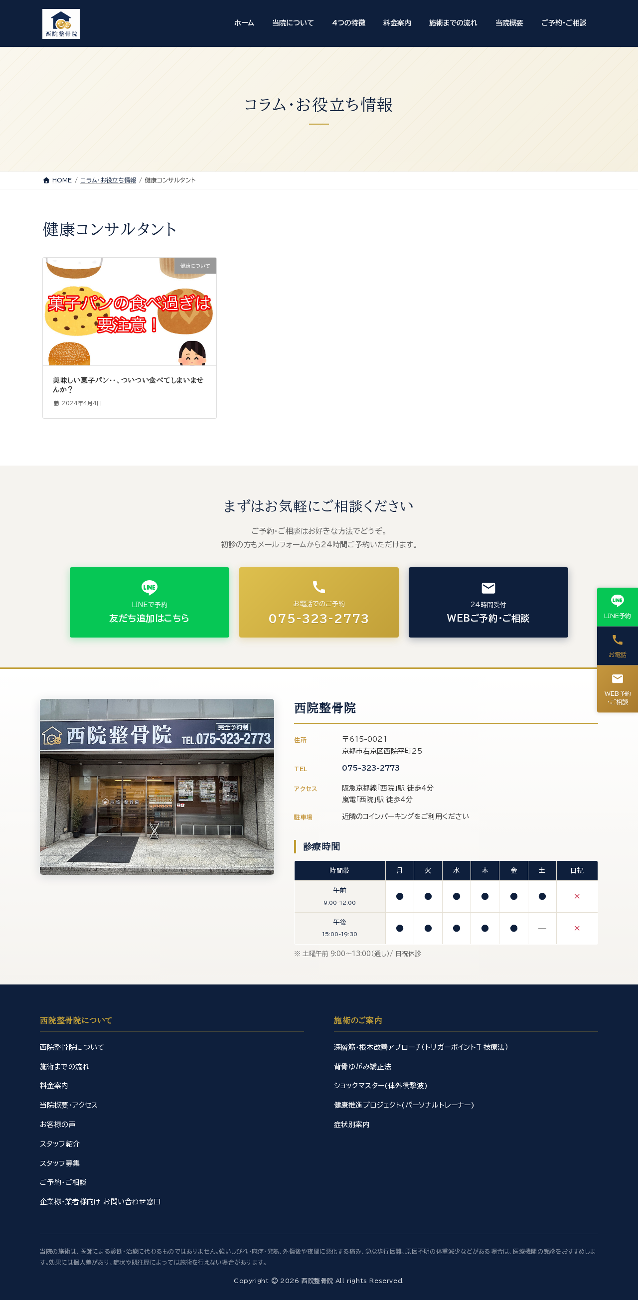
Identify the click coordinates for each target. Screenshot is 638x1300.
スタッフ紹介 (60, 1143)
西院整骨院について (72, 1047)
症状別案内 (352, 1124)
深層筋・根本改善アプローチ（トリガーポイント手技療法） (421, 1047)
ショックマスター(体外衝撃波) (381, 1085)
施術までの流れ (65, 1066)
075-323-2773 (371, 768)
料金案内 (54, 1085)
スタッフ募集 (60, 1163)
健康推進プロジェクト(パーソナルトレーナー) (404, 1105)
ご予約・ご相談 (63, 1182)
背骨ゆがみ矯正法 (362, 1066)
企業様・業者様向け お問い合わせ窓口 (100, 1201)
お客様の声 (58, 1124)
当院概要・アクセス (69, 1105)
